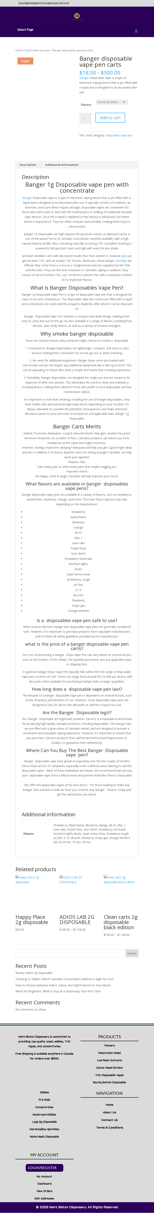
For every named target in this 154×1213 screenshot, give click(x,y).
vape (65, 275)
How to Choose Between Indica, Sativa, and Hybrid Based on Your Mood (62, 985)
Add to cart (110, 117)
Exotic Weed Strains (109, 1068)
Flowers (109, 1046)
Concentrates (44, 1107)
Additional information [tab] (61, 165)
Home (19, 50)
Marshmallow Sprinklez (44, 1129)
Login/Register (42, 1168)
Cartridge (121, 261)
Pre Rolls (44, 1100)
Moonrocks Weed (109, 1053)
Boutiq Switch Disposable (109, 1082)
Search (132, 953)
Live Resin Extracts (109, 1060)
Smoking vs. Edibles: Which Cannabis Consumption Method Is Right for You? (64, 979)
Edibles (44, 1092)
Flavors (86, 105)
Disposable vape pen (37, 50)
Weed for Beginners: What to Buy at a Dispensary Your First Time (58, 991)
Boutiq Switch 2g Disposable (34, 973)
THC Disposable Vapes (109, 1075)
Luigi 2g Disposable (44, 1122)
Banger (84, 78)
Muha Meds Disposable (44, 1137)
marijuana (65, 265)
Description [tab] (28, 165)
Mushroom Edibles (44, 1115)
